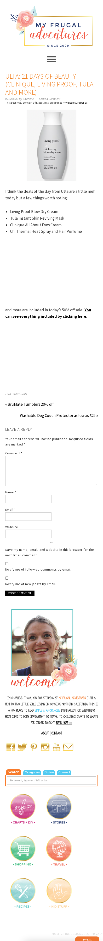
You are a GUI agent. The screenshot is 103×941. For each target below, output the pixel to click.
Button (49, 772)
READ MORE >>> (64, 723)
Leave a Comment (49, 99)
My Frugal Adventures (51, 24)
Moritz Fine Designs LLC (70, 934)
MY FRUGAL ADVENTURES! (72, 698)
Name (10, 492)
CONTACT (57, 733)
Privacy (97, 934)
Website (11, 527)
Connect (64, 772)
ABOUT (45, 733)
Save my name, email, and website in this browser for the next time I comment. (49, 552)
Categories (32, 772)
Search (13, 772)
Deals (23, 394)
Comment (14, 453)
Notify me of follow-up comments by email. (38, 569)
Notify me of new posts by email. (30, 584)
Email (10, 509)
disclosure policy (77, 102)
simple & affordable (47, 710)
